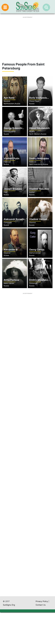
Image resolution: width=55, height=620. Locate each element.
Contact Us (41, 605)
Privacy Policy (42, 601)
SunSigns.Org (9, 605)
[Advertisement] (27, 467)
